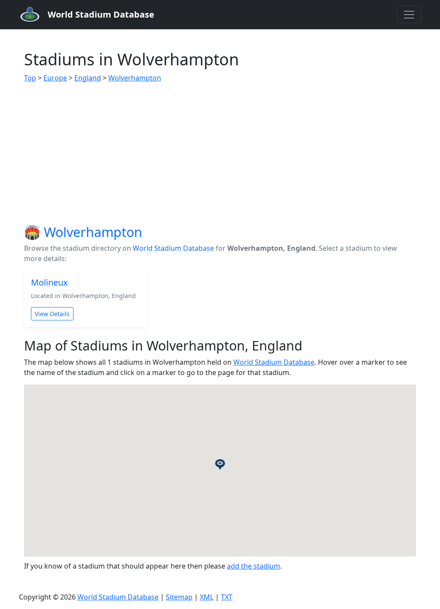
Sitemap (179, 597)
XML (207, 597)
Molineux (49, 282)
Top (30, 78)
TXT (226, 597)
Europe (55, 78)
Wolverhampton (134, 78)
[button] (220, 464)
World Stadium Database (173, 248)
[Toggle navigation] (409, 14)
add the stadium (253, 566)
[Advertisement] (220, 153)
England (87, 78)
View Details (52, 314)
